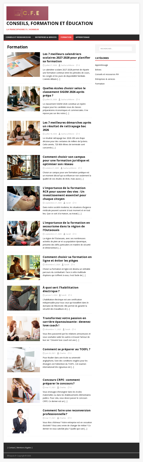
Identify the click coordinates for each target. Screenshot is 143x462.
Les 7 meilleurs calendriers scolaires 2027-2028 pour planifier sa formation (66, 57)
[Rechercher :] (115, 48)
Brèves (98, 69)
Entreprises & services (45, 37)
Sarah (68, 203)
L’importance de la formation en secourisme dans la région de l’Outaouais (66, 226)
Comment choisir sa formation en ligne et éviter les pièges (67, 258)
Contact (12, 447)
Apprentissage (83, 37)
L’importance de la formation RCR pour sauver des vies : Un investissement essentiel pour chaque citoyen (64, 193)
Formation (66, 37)
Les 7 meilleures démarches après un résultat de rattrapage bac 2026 (67, 126)
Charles (62, 353)
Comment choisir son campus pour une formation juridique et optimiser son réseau (66, 160)
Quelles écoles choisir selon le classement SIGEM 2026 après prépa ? (64, 91)
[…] (58, 79)
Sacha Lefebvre (67, 65)
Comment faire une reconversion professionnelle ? (67, 412)
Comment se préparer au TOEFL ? (66, 349)
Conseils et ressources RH (18, 37)
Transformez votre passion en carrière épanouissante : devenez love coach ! (66, 321)
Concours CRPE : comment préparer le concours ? (61, 381)
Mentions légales (24, 447)
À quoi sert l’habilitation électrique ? (60, 289)
